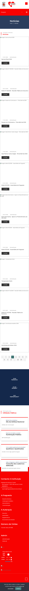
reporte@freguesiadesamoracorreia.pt (12, 489)
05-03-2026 (5, 343)
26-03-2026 (5, 214)
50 (21, 359)
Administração (13, 57)
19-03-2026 (5, 247)
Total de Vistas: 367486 (7, 527)
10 (11, 359)
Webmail (4, 541)
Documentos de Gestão (8, 519)
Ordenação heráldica (7, 501)
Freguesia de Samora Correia (8, 482)
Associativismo (6, 503)
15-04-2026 (5, 183)
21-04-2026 (5, 57)
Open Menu (26, 12)
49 (18, 359)
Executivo (4, 513)
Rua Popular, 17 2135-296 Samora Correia (12, 484)
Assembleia (5, 515)
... (14, 359)
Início (11, 23)
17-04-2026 (5, 120)
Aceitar (18, 588)
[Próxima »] (24, 359)
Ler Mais (5, 63)
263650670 (5, 486)
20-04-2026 (5, 88)
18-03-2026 (5, 279)
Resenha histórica (6, 499)
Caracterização (6, 505)
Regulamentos (6, 517)
